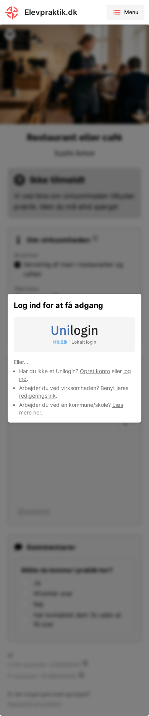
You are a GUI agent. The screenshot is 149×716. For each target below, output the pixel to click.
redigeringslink (37, 395)
